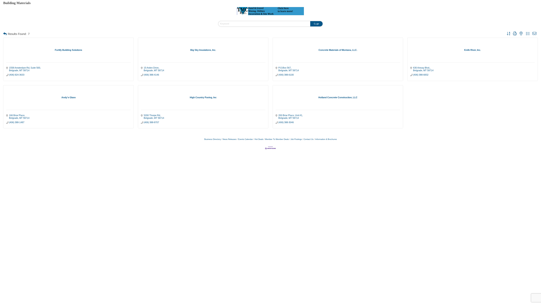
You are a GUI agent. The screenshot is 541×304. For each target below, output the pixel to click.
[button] (5, 33)
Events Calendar (245, 139)
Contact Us (308, 139)
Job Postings (296, 139)
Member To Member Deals (277, 139)
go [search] (317, 24)
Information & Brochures (326, 139)
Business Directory (212, 139)
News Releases (229, 139)
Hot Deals (259, 139)
